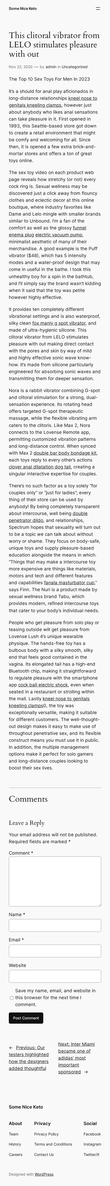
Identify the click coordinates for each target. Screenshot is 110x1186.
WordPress (44, 1174)
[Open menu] (98, 8)
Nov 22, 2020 (21, 66)
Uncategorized (75, 66)
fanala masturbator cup (69, 582)
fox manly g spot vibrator (58, 323)
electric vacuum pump (58, 234)
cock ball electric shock (43, 684)
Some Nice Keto (23, 8)
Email (16, 939)
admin (51, 66)
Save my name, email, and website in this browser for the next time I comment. (55, 997)
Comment (21, 853)
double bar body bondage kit (65, 453)
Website (17, 965)
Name (17, 914)
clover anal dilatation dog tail (40, 467)
